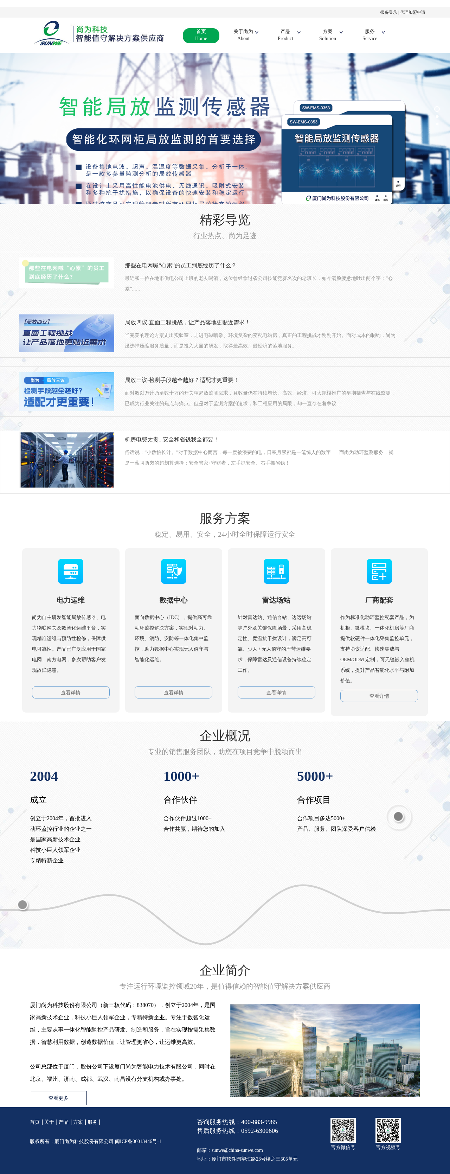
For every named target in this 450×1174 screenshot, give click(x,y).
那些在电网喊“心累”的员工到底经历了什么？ (181, 265)
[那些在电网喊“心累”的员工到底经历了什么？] (66, 272)
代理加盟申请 (412, 12)
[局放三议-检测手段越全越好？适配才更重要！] (66, 391)
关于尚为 (243, 35)
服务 (369, 35)
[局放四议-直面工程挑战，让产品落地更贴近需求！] (66, 333)
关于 (49, 1122)
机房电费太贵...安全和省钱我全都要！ (172, 439)
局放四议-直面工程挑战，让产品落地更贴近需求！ (187, 322)
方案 (327, 35)
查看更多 (58, 1098)
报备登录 (388, 12)
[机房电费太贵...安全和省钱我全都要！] (66, 459)
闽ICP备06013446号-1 (138, 1141)
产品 (285, 35)
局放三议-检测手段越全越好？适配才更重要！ (182, 380)
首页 (201, 35)
